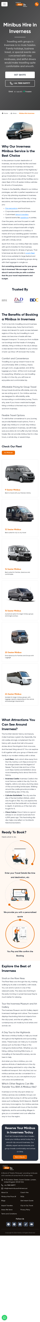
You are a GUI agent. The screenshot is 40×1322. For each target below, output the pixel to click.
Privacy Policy (25, 1209)
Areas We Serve (6, 1209)
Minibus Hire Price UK (8, 1196)
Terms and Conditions (9, 1214)
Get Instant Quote (26, 1200)
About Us (4, 1192)
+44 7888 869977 (10, 1185)
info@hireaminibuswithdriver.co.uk (15, 1188)
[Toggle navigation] (4, 4)
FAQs (22, 1196)
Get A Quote (20, 1157)
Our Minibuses (8, 452)
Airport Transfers (7, 1205)
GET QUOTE (20, 75)
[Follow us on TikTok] (26, 1224)
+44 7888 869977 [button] (22, 83)
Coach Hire (24, 1192)
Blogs (3, 1200)
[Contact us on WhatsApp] (4, 1317)
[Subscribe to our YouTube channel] (31, 1224)
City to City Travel (26, 1205)
